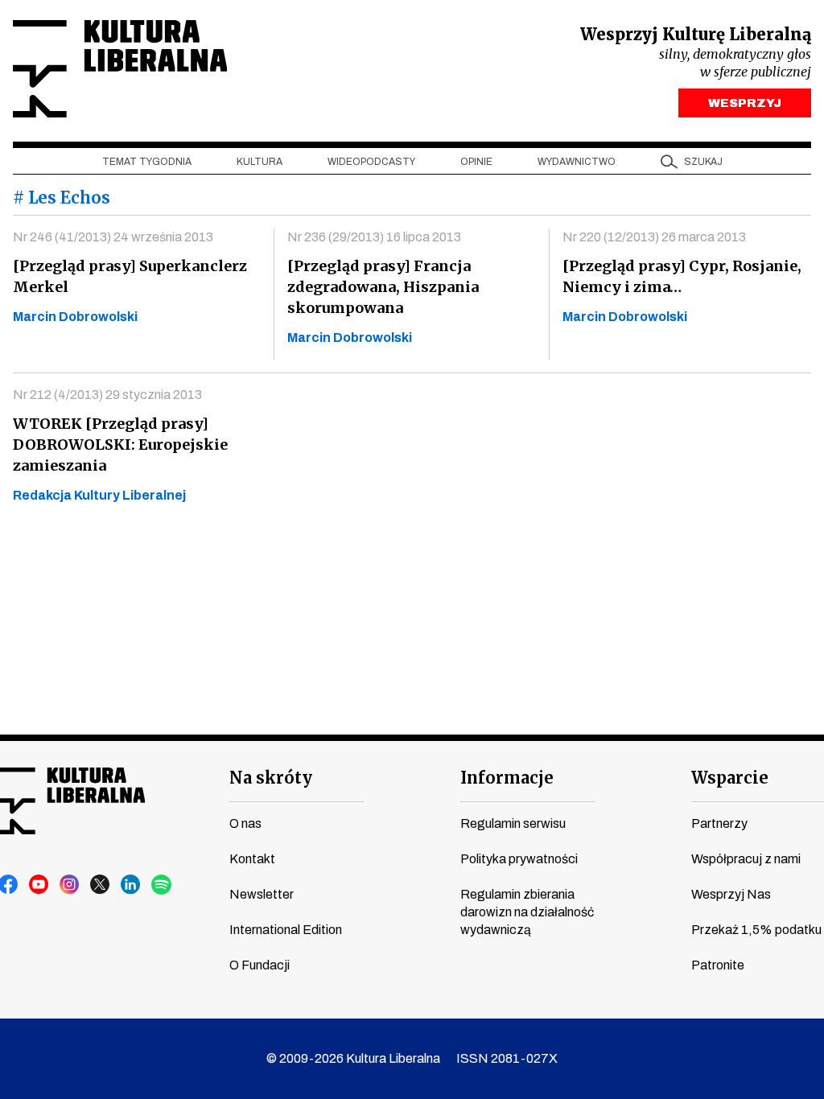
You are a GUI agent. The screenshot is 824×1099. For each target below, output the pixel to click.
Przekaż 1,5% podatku (756, 929)
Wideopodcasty (371, 161)
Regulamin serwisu (513, 823)
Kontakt (252, 859)
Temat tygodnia (147, 161)
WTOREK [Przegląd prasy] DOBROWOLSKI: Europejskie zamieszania (120, 444)
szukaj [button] (703, 161)
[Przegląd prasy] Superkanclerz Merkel (130, 276)
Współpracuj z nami (746, 859)
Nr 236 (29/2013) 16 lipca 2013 (374, 237)
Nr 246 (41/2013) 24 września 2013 (113, 237)
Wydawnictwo (577, 161)
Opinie (476, 161)
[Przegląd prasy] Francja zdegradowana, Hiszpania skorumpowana (383, 287)
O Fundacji (259, 965)
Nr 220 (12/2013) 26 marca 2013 (654, 237)
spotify (161, 885)
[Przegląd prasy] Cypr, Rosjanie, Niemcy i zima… (681, 276)
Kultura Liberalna (120, 68)
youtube (39, 885)
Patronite (717, 965)
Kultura (259, 161)
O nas (245, 823)
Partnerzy (719, 823)
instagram (70, 885)
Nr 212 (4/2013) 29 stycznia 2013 (107, 394)
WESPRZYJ (744, 103)
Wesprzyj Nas (731, 894)
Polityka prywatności (519, 859)
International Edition (285, 929)
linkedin (131, 885)
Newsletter (261, 894)
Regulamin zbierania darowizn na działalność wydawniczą (527, 911)
